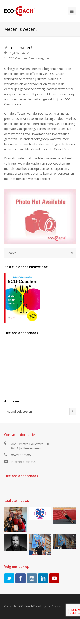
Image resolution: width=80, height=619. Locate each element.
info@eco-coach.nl (23, 462)
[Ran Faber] (40, 544)
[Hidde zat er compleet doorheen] (15, 542)
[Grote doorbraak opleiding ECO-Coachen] (15, 519)
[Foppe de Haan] (64, 541)
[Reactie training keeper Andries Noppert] (64, 515)
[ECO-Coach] (19, 11)
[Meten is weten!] (40, 216)
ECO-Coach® (26, 606)
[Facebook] (20, 578)
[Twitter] (9, 578)
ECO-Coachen (17, 58)
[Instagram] (32, 578)
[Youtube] (54, 578)
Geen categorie (39, 58)
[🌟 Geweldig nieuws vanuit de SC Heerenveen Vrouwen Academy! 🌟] (40, 513)
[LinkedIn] (43, 578)
